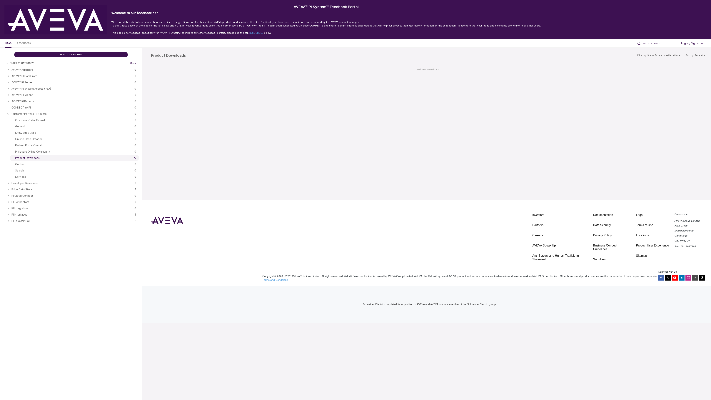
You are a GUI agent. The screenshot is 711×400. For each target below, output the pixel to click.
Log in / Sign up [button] (691, 43)
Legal (639, 214)
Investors (538, 214)
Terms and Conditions (275, 279)
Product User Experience (652, 245)
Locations (642, 235)
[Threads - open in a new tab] (702, 278)
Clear (133, 63)
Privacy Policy (602, 235)
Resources (24, 43)
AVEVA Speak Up (544, 245)
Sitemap (641, 255)
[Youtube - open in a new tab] (675, 278)
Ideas (8, 43)
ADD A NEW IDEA (72, 54)
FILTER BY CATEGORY (22, 63)
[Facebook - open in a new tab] (661, 278)
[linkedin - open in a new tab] (682, 278)
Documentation (603, 214)
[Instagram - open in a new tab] (688, 278)
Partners (537, 225)
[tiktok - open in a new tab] (695, 278)
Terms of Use (644, 225)
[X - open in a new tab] (668, 278)
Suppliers (599, 259)
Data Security (602, 225)
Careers (537, 235)
